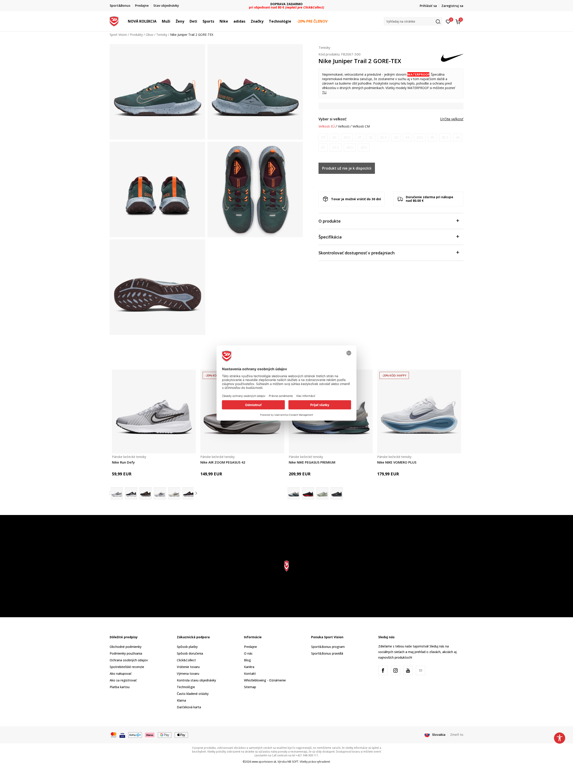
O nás (248, 653)
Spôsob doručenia (190, 653)
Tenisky (161, 34)
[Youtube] (408, 670)
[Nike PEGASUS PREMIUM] (308, 493)
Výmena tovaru (188, 673)
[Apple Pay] (181, 734)
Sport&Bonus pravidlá (327, 653)
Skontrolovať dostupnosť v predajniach (357, 252)
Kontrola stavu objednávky (196, 680)
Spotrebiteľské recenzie (127, 667)
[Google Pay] (164, 734)
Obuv (149, 34)
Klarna (181, 700)
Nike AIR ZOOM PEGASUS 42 (222, 462)
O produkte (330, 221)
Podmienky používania (126, 653)
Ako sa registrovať (123, 680)
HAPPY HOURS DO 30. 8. (286, 4)
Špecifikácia (330, 237)
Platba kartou (120, 687)
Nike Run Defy (123, 462)
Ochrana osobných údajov (129, 660)
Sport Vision (118, 34)
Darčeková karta (189, 707)
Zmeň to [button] (456, 734)
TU (324, 92)
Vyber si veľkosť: (333, 119)
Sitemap (250, 687)
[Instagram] (395, 670)
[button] (158, 21)
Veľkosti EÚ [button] (327, 126)
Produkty (136, 34)
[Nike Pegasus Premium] (322, 493)
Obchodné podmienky (125, 647)
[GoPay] (135, 734)
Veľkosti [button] (343, 126)
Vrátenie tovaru (188, 667)
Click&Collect (186, 660)
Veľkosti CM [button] (361, 126)
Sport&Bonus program (328, 647)
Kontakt (250, 673)
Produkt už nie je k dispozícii (346, 168)
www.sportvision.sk (264, 762)
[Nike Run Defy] (154, 411)
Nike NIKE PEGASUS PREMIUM (312, 462)
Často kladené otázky (193, 694)
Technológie (186, 687)
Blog (247, 660)
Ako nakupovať (120, 673)
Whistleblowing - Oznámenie (265, 680)
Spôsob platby (187, 647)
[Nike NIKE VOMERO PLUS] (419, 411)
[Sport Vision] (114, 20)
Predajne (250, 647)
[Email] (420, 670)
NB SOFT (292, 762)
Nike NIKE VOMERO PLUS (396, 462)
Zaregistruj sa (452, 6)
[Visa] (122, 734)
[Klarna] (150, 734)
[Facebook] (382, 670)
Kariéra (249, 667)
